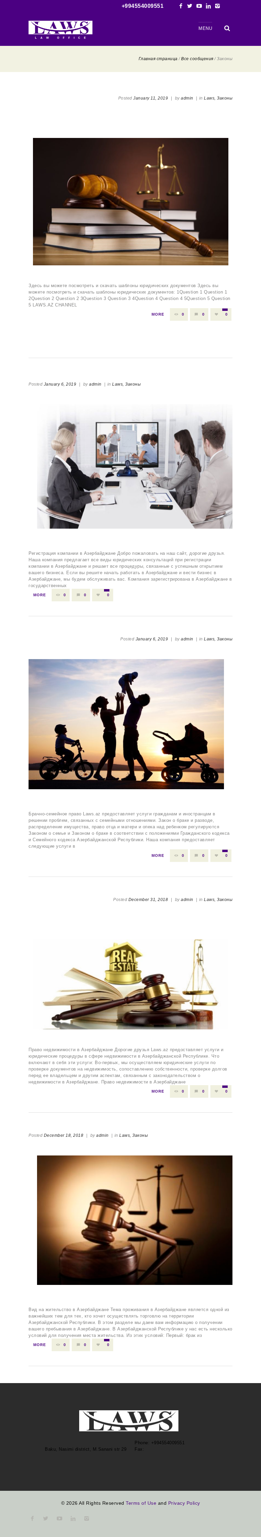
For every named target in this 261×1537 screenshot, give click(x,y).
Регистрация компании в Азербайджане (94, 535)
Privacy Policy (184, 1503)
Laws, (210, 98)
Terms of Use (141, 1503)
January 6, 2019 (60, 384)
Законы (224, 98)
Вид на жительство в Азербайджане (88, 1292)
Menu (205, 28)
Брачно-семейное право (68, 796)
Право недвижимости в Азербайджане (130, 925)
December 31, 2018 (148, 899)
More (158, 314)
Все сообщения (197, 58)
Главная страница (158, 58)
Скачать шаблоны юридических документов (130, 123)
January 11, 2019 (150, 98)
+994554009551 (143, 6)
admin (187, 98)
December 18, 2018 (64, 1135)
